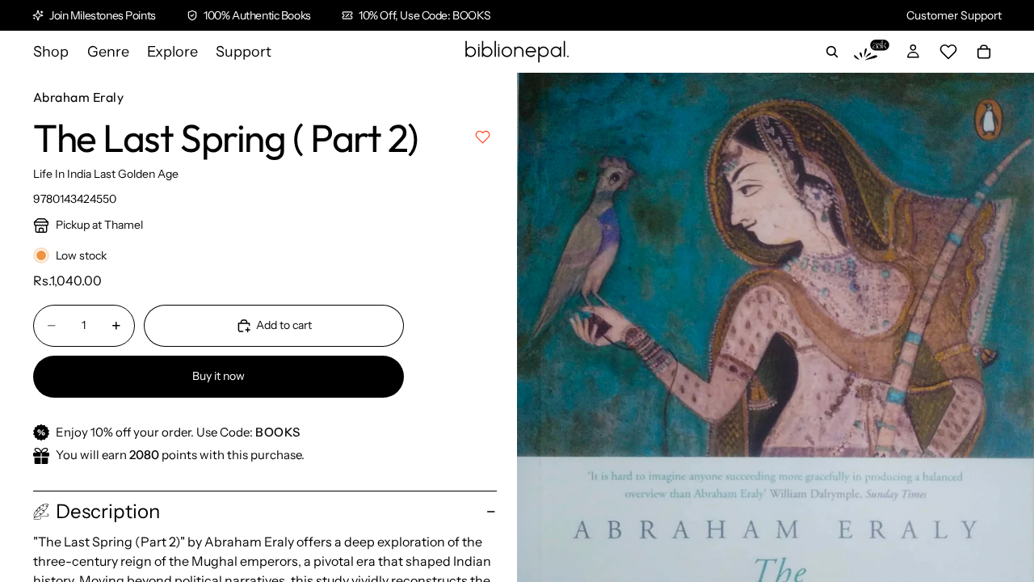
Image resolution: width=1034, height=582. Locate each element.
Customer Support (954, 15)
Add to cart (284, 325)
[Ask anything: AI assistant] (871, 52)
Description (108, 511)
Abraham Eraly (78, 97)
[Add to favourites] (483, 137)
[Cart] (984, 52)
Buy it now (218, 376)
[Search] (832, 52)
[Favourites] (948, 52)
